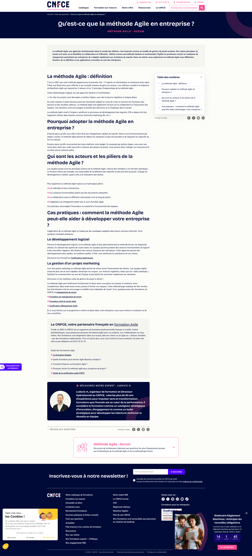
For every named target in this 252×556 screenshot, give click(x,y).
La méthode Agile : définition (174, 84)
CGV (115, 503)
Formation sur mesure (105, 7)
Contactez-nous (145, 2)
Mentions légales (120, 511)
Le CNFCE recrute (120, 499)
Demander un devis (74, 503)
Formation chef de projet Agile (63, 301)
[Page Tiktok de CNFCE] (186, 499)
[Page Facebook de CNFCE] (163, 499)
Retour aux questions (62, 429)
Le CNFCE (161, 7)
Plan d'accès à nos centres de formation (83, 527)
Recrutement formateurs (76, 511)
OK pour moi (48, 537)
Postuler (200, 2)
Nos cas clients (72, 535)
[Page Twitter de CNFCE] (167, 499)
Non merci (11, 537)
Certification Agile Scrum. (82, 258)
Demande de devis (183, 2)
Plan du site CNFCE (121, 515)
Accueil (50, 14)
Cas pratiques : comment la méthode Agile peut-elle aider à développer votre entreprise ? (181, 108)
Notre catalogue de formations (79, 495)
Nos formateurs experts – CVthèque (82, 539)
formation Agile (126, 324)
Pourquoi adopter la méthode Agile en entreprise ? (178, 90)
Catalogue (84, 7)
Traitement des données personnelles (130, 552)
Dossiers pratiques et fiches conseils (82, 515)
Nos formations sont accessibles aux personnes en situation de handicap (134, 520)
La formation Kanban (62, 355)
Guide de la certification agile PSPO (68, 373)
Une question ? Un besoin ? (13, 367)
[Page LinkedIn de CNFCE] (172, 499)
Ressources (144, 7)
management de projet (66, 292)
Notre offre (127, 7)
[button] (5, 546)
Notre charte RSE (120, 495)
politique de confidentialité (192, 482)
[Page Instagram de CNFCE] (177, 499)
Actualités (70, 523)
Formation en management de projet (65, 297)
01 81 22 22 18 (163, 2)
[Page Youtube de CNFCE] (182, 499)
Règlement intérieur (121, 507)
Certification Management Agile (63, 306)
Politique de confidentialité (157, 552)
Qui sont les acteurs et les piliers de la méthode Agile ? (178, 99)
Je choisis (30, 537)
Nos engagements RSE (76, 543)
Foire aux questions (62, 14)
